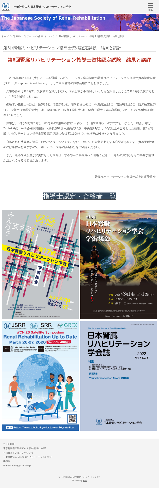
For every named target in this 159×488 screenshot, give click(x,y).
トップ (5, 36)
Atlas (85, 480)
